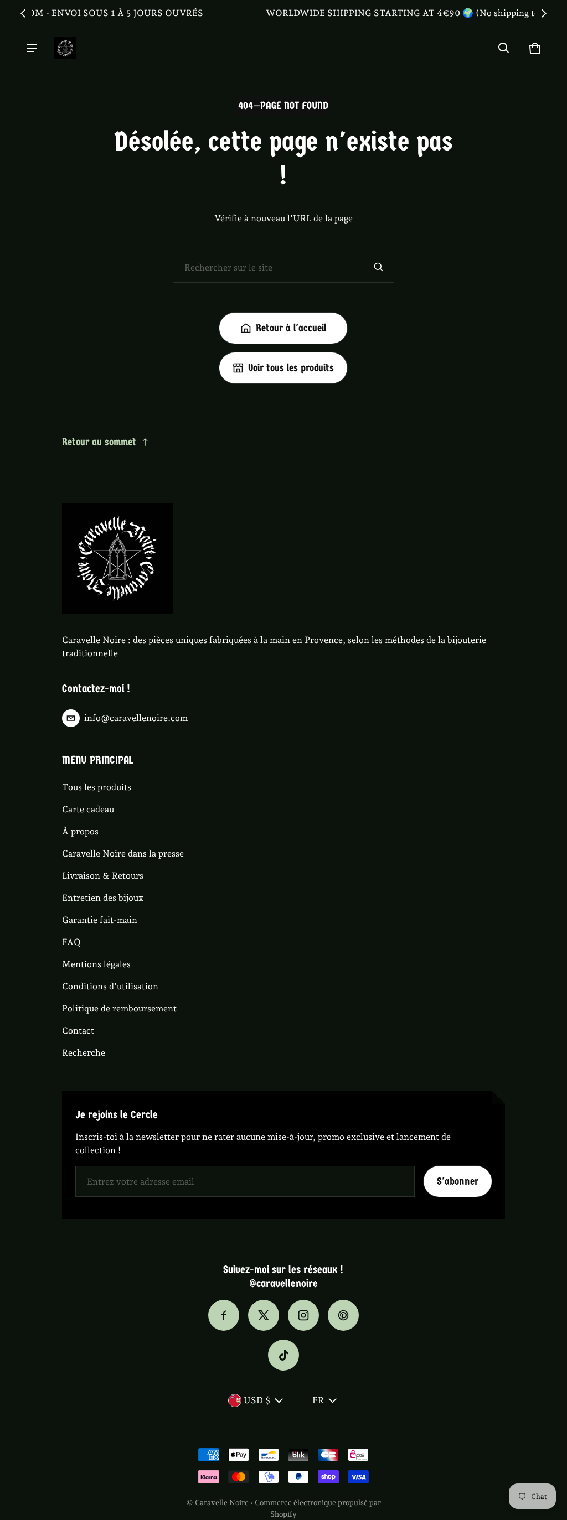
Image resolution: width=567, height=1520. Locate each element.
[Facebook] (223, 1315)
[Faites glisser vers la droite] (543, 13)
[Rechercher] (378, 267)
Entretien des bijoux (102, 898)
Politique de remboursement (119, 1008)
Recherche (83, 1052)
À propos (80, 831)
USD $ (257, 1400)
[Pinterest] (343, 1315)
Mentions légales (96, 964)
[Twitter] (263, 1315)
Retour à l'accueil (291, 328)
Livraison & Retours (102, 875)
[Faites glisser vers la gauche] (23, 13)
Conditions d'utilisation (110, 986)
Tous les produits (96, 787)
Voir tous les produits (291, 368)
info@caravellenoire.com (136, 718)
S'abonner (457, 1181)
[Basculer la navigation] (32, 48)
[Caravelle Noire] (65, 48)
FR (318, 1400)
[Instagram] (303, 1315)
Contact (78, 1030)
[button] (503, 48)
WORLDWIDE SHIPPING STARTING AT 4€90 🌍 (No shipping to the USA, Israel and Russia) (283, 13)
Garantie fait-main (99, 920)
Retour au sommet (99, 442)
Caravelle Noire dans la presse (123, 853)
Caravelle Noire (222, 1502)
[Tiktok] (283, 1355)
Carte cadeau (88, 809)
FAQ (71, 942)
